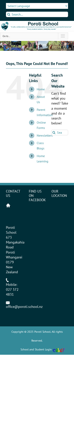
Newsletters (45, 135)
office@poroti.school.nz (24, 306)
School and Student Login (36, 349)
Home (41, 89)
